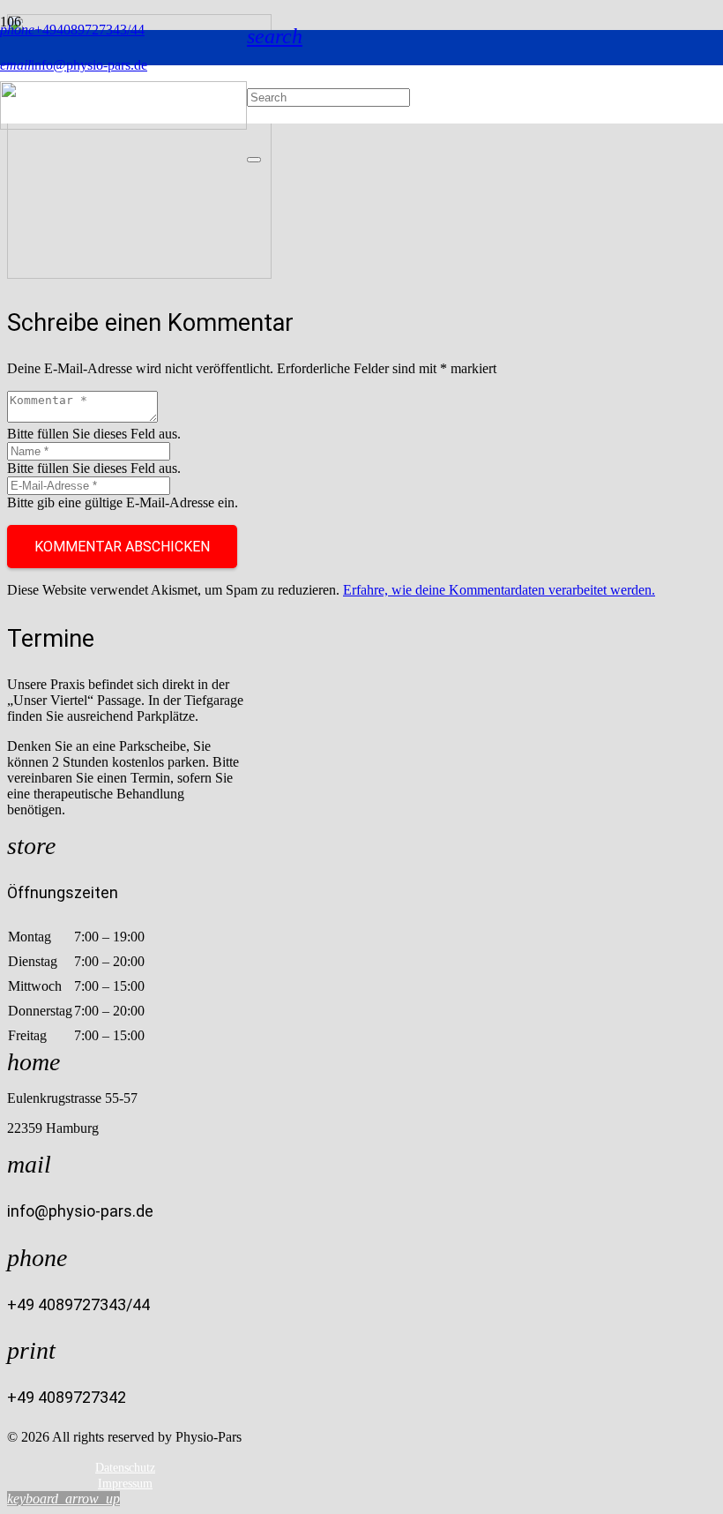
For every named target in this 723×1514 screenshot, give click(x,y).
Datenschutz (125, 1467)
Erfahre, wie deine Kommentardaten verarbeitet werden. (499, 589)
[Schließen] (254, 159)
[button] (274, 36)
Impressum (125, 1483)
